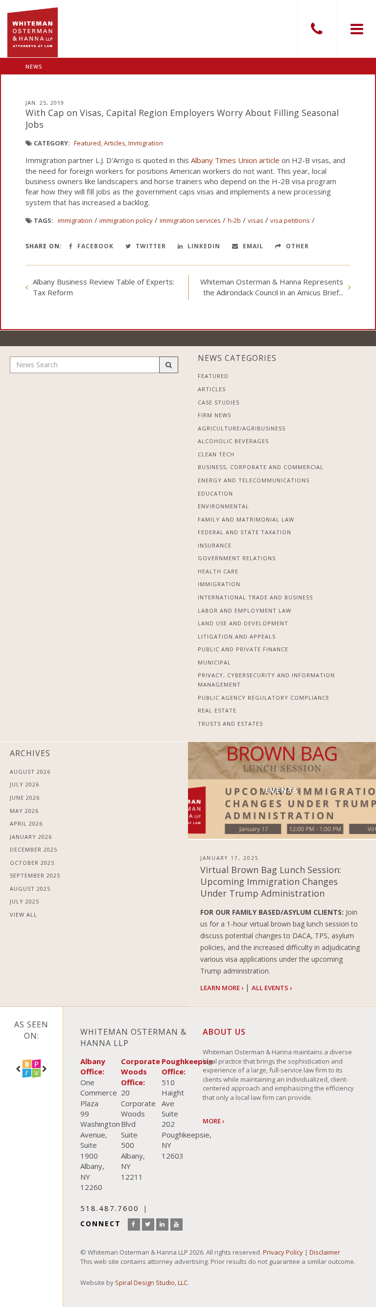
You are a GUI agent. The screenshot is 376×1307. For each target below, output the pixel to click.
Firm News (214, 415)
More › (213, 1121)
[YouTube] (176, 1224)
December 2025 (33, 849)
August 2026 (30, 771)
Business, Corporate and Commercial (261, 467)
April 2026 (26, 823)
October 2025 (32, 862)
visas (255, 220)
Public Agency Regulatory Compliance (263, 697)
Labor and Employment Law (244, 610)
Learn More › (221, 987)
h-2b (234, 220)
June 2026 (25, 797)
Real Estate (217, 710)
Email (252, 246)
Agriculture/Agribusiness (241, 428)
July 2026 (24, 784)
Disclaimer (324, 1252)
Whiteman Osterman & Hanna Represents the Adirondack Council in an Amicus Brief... (271, 287)
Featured (87, 143)
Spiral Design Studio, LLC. (152, 1282)
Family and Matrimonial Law (246, 519)
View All (23, 914)
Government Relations (237, 558)
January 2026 (31, 836)
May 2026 (24, 810)
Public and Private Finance (243, 649)
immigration (75, 220)
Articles (114, 143)
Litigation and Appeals (237, 636)
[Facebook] (134, 1224)
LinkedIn (203, 246)
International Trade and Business (255, 597)
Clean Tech (216, 454)
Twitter (150, 246)
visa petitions (290, 220)
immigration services (190, 220)
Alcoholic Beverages (233, 441)
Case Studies (218, 402)
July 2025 (24, 901)
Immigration (145, 143)
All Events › (272, 987)
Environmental (223, 506)
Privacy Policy (283, 1252)
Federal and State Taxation (244, 532)
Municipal (214, 662)
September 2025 (35, 875)
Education (215, 493)
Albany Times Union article (235, 160)
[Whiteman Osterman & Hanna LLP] (32, 28)
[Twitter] (148, 1224)
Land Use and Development (243, 623)
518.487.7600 (317, 29)
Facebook (94, 246)
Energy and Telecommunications (253, 480)
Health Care (218, 571)
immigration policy (126, 220)
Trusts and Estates (230, 723)
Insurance (215, 545)
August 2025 (30, 888)
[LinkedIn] (162, 1224)
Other (296, 246)
